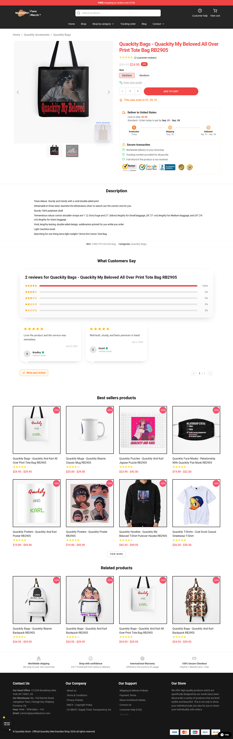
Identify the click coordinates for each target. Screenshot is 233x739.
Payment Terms (128, 695)
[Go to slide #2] (72, 151)
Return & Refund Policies (132, 700)
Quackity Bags (62, 34)
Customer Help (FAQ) (131, 709)
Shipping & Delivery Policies (134, 690)
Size (121, 70)
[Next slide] (108, 92)
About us (71, 690)
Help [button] (227, 735)
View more (116, 554)
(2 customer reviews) (145, 57)
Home (16, 34)
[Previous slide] (18, 92)
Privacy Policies (75, 700)
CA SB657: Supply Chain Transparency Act (89, 709)
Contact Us (125, 704)
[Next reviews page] (210, 373)
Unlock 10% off (7, 724)
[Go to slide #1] (54, 151)
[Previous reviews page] (194, 373)
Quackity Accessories (36, 34)
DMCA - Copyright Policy (79, 704)
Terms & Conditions (77, 695)
